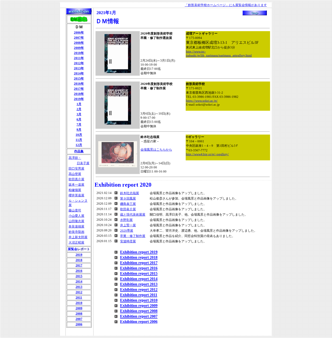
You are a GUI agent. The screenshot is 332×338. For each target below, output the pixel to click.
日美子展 (83, 163)
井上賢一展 (128, 225)
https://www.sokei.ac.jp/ (202, 100)
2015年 (79, 78)
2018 (79, 260)
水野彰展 (126, 220)
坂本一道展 (76, 184)
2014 (79, 281)
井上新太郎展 (78, 237)
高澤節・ (75, 158)
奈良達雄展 (76, 226)
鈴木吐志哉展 (129, 193)
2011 (79, 297)
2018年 (79, 94)
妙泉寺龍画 (76, 232)
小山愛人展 (76, 216)
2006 (79, 324)
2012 (79, 292)
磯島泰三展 (128, 204)
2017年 (79, 89)
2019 (79, 254)
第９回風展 (128, 198)
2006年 (79, 32)
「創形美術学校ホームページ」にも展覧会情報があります (226, 5)
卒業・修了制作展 (132, 236)
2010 (79, 303)
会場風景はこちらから (156, 149)
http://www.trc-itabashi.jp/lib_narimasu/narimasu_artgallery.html (219, 53)
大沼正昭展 (76, 242)
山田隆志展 (76, 221)
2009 (79, 308)
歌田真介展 (76, 179)
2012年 (79, 63)
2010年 (79, 53)
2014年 (79, 73)
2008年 (79, 43)
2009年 (79, 48)
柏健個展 (75, 190)
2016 (79, 271)
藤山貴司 (75, 210)
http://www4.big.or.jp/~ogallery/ (207, 154)
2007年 (79, 37)
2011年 (79, 58)
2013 (79, 287)
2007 (79, 319)
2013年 (79, 68)
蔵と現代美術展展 (132, 214)
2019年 (79, 99)
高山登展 (75, 174)
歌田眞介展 (128, 209)
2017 (79, 265)
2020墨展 (126, 230)
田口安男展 (76, 168)
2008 (79, 313)
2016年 (79, 83)
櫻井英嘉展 (76, 195)
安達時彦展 (128, 241)
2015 (79, 276)
